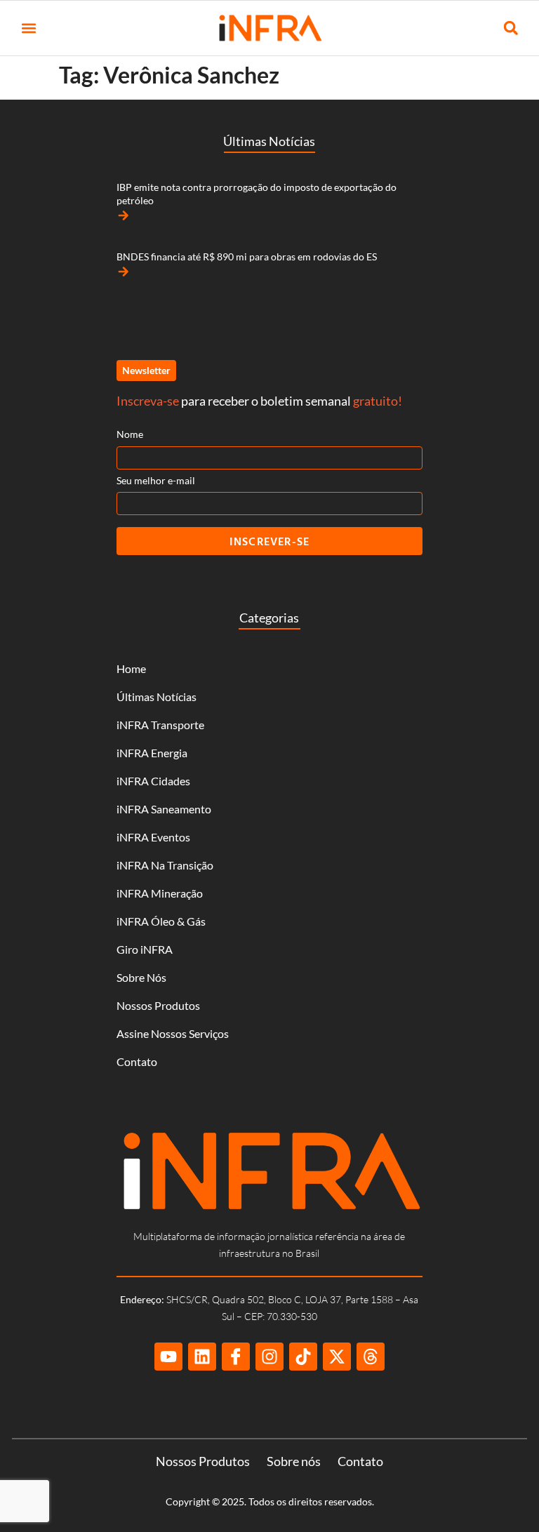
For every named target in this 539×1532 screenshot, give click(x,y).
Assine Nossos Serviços (173, 1033)
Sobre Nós (141, 977)
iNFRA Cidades (153, 780)
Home (131, 668)
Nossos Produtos (158, 1005)
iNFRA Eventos (153, 837)
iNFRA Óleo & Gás (161, 921)
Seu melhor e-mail (156, 480)
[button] (28, 28)
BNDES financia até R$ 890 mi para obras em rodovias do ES (247, 256)
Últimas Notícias (157, 696)
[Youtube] (168, 1357)
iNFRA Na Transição (165, 865)
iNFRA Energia (152, 752)
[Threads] (371, 1357)
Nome (130, 434)
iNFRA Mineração (160, 893)
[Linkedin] (202, 1357)
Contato (137, 1061)
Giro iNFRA (145, 949)
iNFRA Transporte (160, 724)
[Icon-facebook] (236, 1357)
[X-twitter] (337, 1357)
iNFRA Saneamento (164, 808)
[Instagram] (269, 1357)
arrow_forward (124, 215)
